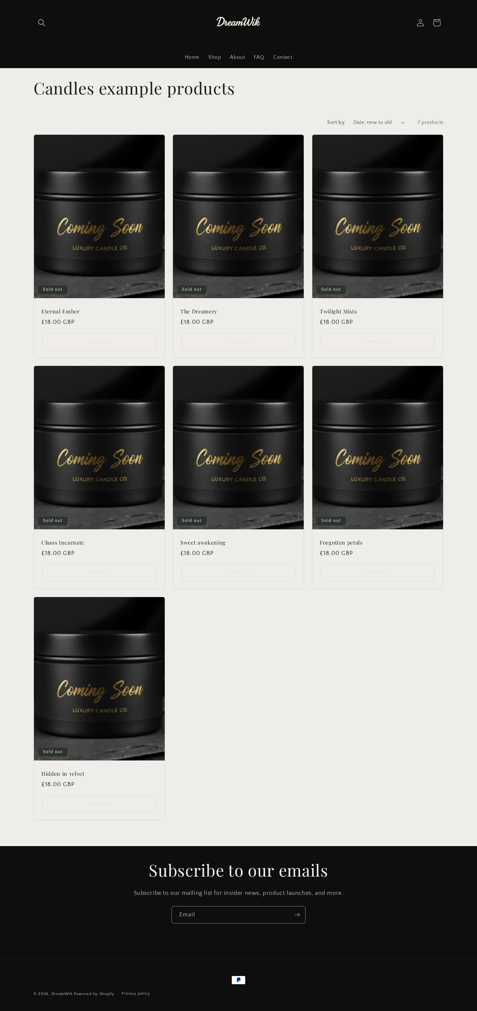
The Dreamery (198, 311)
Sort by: (336, 122)
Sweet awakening (203, 542)
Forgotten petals (341, 542)
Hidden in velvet (63, 774)
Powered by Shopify (94, 994)
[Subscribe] (297, 915)
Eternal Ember (60, 311)
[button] (42, 23)
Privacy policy (135, 993)
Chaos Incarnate (62, 542)
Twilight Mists (338, 311)
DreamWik (62, 994)
